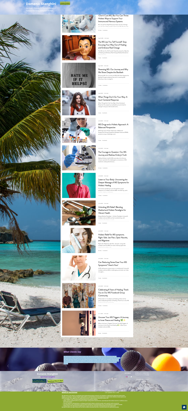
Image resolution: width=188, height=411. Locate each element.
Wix (148, 374)
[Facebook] (129, 377)
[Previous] (8, 366)
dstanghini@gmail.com (142, 379)
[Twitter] (131, 377)
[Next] (180, 366)
